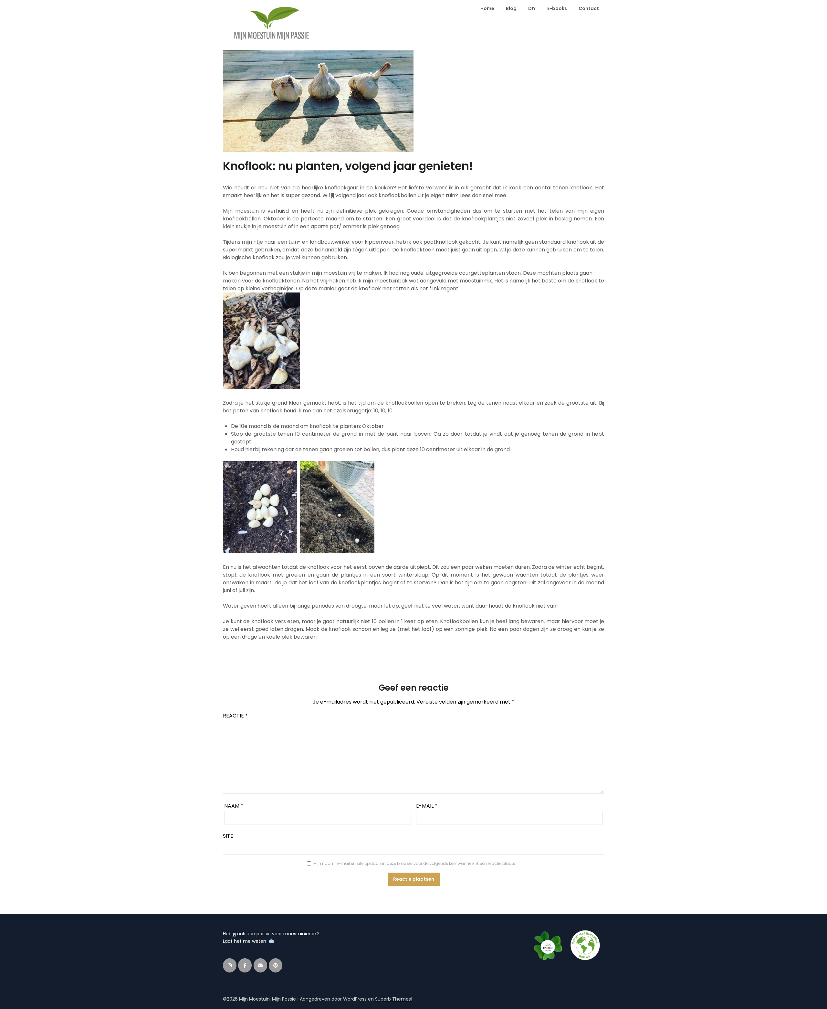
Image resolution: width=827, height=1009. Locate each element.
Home (487, 8)
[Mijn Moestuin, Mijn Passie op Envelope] (260, 965)
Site (228, 836)
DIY (532, 8)
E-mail (426, 806)
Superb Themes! (393, 999)
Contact (589, 8)
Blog (511, 8)
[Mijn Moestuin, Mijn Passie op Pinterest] (275, 965)
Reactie (235, 715)
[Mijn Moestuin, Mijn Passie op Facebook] (245, 965)
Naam (233, 806)
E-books (557, 8)
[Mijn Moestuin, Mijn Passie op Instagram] (229, 965)
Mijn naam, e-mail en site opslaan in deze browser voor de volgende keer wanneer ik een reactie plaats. (414, 863)
